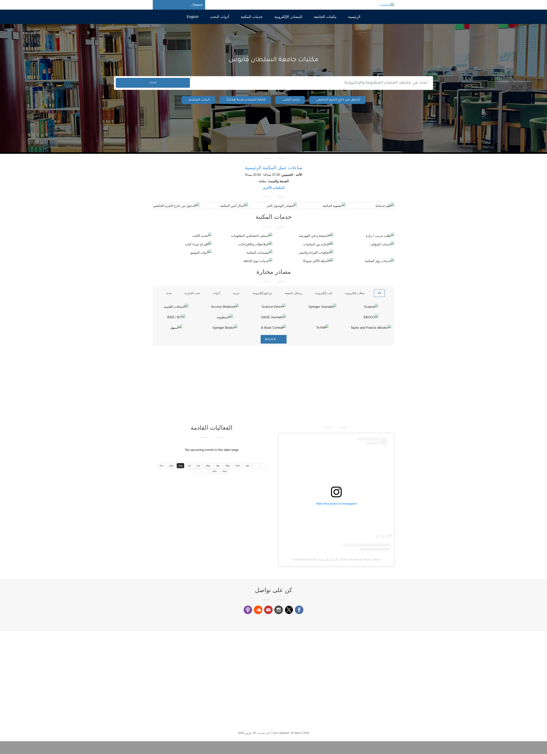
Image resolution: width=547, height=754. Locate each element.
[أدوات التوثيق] (182, 252)
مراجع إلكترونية (262, 293)
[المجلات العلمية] (176, 307)
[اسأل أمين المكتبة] (225, 206)
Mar (228, 465)
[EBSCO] (371, 317)
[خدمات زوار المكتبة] (364, 261)
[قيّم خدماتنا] (371, 206)
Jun (198, 465)
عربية (236, 293)
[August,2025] (263, 465)
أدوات (216, 293)
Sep (171, 465)
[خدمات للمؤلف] (364, 244)
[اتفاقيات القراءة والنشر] (304, 252)
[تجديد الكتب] (182, 236)
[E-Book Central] (273, 327)
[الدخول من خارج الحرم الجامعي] (176, 206)
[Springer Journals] (322, 307)
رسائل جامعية (293, 293)
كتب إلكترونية (323, 293)
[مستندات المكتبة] (243, 252)
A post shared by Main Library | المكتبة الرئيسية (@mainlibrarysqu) (336, 559)
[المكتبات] (386, 4)
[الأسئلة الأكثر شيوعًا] (304, 261)
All (379, 293)
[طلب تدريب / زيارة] (364, 236)
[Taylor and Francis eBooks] (371, 327)
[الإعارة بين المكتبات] (304, 244)
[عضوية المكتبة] (322, 206)
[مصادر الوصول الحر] (273, 206)
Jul (189, 465)
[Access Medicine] (224, 307)
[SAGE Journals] (273, 317)
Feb (237, 465)
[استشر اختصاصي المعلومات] (243, 236)
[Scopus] (371, 307)
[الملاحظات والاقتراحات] (243, 244)
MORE (271, 339)
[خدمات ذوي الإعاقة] (243, 261)
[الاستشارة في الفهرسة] (304, 236)
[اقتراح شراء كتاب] (182, 244)
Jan (247, 465)
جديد (169, 293)
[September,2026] (206, 471)
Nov (225, 471)
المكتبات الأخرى (273, 188)
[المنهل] (176, 327)
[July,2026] (256, 465)
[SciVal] (322, 327)
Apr (218, 465)
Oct (161, 465)
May (208, 465)
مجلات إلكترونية (355, 293)
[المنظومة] (224, 317)
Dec (215, 471)
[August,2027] (198, 471)
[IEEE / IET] (176, 317)
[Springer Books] (224, 327)
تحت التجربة (192, 293)
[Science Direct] (273, 307)
